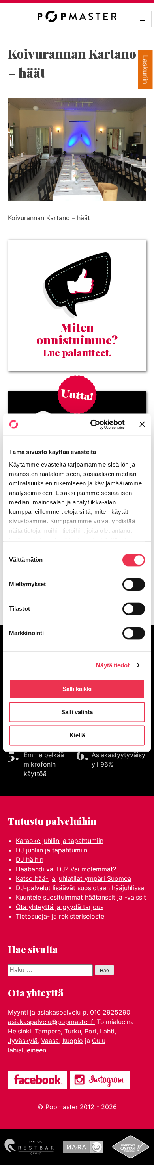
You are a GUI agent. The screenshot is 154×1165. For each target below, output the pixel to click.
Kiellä (77, 735)
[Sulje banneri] (142, 424)
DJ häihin (29, 859)
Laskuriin (145, 70)
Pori (90, 1031)
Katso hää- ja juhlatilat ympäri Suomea (73, 878)
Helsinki (19, 1031)
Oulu (98, 1041)
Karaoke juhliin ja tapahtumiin (59, 841)
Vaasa (50, 1041)
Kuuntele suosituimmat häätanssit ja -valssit (81, 897)
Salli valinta (77, 712)
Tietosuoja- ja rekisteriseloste (60, 916)
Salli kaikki (77, 688)
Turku (72, 1031)
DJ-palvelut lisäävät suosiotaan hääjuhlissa (80, 888)
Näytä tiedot (113, 665)
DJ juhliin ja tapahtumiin (51, 850)
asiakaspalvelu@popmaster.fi (51, 1022)
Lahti (107, 1031)
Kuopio (72, 1041)
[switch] (133, 584)
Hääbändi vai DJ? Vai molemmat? (66, 869)
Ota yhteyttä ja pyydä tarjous (59, 907)
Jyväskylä (23, 1041)
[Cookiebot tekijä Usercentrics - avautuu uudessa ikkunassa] (93, 424)
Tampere (48, 1031)
